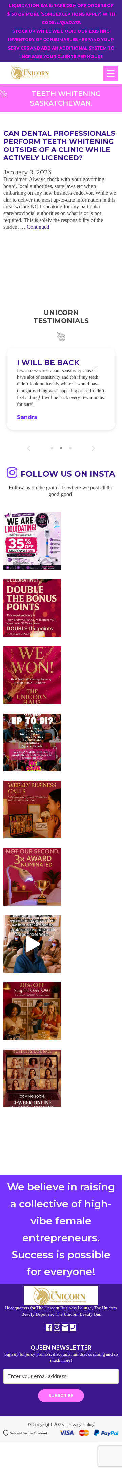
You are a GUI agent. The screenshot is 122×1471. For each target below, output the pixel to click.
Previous (28, 448)
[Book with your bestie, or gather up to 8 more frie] (32, 944)
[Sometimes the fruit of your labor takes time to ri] (32, 675)
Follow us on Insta (68, 474)
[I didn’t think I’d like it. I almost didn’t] (32, 1078)
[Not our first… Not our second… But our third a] (32, 877)
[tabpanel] (61, 389)
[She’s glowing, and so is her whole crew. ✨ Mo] (32, 742)
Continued (38, 227)
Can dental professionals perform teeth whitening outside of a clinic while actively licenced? (59, 145)
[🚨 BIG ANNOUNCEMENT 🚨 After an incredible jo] (32, 541)
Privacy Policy (81, 1424)
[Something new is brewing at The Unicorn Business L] (32, 809)
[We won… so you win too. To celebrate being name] (32, 608)
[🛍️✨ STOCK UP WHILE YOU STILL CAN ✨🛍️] (32, 1011)
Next (93, 448)
